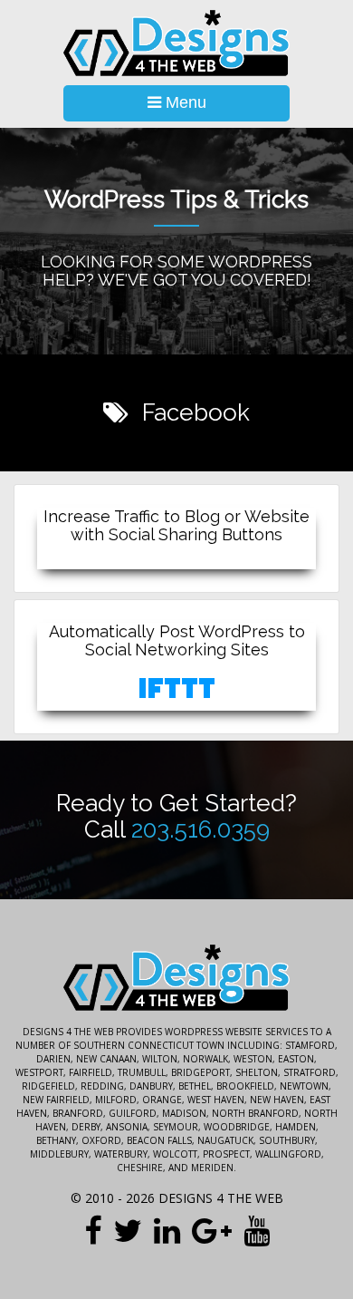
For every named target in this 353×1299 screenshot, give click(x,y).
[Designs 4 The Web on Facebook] (92, 1230)
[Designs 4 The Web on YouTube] (256, 1230)
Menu (183, 102)
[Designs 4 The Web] (176, 43)
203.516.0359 (200, 829)
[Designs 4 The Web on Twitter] (127, 1230)
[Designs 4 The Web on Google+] (212, 1230)
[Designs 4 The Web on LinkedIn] (167, 1230)
